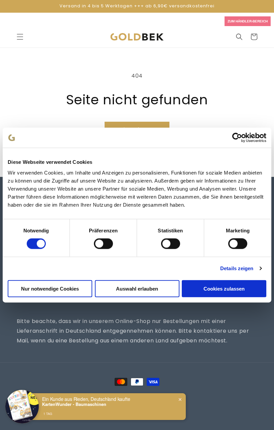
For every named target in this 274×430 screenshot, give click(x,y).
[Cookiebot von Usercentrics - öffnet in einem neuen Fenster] (237, 138)
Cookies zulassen (224, 288)
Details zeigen (236, 268)
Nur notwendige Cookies (50, 288)
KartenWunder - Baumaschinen (74, 404)
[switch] (103, 243)
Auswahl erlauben (137, 288)
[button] (20, 36)
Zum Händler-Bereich (248, 21)
